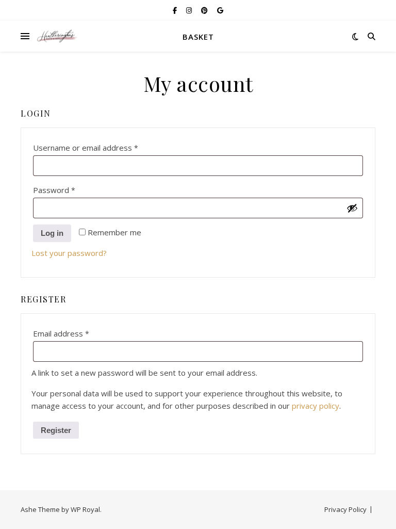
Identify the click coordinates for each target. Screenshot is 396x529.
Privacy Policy (345, 509)
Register (56, 430)
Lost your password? (69, 253)
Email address (77, 333)
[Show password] (352, 208)
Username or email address (102, 147)
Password (70, 189)
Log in (52, 233)
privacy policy (315, 405)
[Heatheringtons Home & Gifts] (56, 36)
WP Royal (85, 509)
